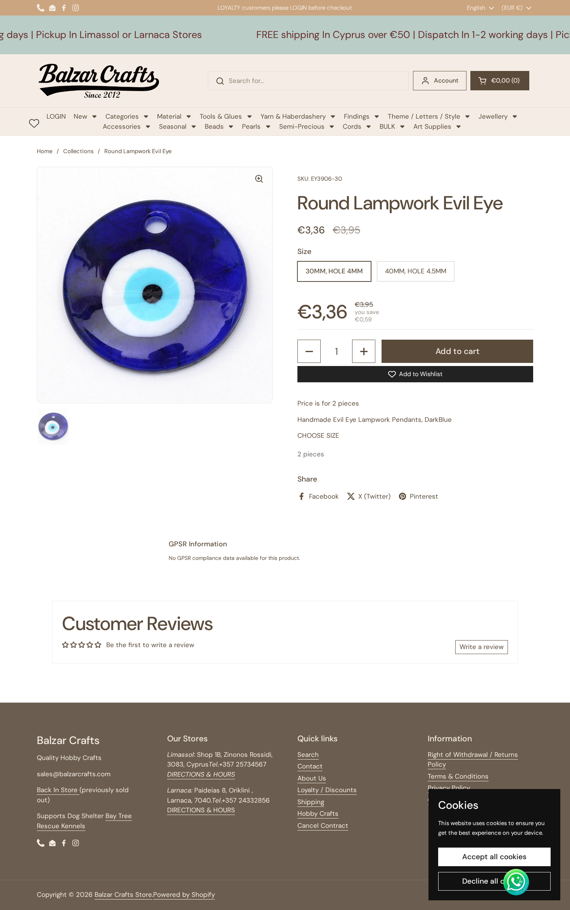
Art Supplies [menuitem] (432, 126)
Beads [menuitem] (214, 126)
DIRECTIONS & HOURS (201, 810)
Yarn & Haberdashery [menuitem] (293, 116)
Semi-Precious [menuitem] (302, 126)
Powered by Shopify (184, 894)
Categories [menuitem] (122, 116)
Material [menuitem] (169, 116)
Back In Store (58, 790)
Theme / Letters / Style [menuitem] (424, 116)
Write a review (481, 646)
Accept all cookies (494, 857)
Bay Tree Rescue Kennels (84, 821)
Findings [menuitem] (357, 116)
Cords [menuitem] (352, 126)
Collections (78, 151)
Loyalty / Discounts (327, 790)
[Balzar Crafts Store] (99, 81)
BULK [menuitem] (387, 126)
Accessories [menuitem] (122, 126)
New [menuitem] (80, 116)
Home (44, 151)
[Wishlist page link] (34, 123)
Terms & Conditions (458, 776)
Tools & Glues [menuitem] (221, 116)
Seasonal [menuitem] (173, 126)
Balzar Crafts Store (123, 894)
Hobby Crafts (318, 813)
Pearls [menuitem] (251, 126)
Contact (310, 766)
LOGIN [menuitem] (56, 116)
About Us (311, 778)
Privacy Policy (449, 788)
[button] (499, 80)
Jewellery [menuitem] (493, 116)
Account (446, 80)
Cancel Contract (322, 825)
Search (308, 754)
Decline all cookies (494, 881)
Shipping (310, 802)
